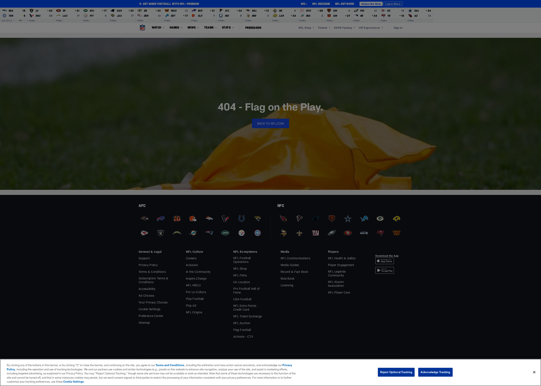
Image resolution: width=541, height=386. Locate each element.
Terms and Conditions (170, 365)
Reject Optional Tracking (396, 372)
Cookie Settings (73, 381)
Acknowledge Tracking (435, 372)
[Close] (534, 372)
